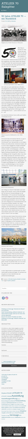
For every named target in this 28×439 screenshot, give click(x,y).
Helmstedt (6, 405)
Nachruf (23, 409)
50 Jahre (9, 280)
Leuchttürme (9, 409)
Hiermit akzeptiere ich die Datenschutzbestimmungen (8, 362)
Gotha (2, 405)
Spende (13, 412)
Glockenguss (21, 404)
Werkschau (12, 417)
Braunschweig (4, 401)
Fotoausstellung (20, 401)
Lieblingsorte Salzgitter (16, 409)
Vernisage (7, 415)
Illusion (13, 405)
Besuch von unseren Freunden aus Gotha (11, 316)
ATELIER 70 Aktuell (6, 396)
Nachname (4, 350)
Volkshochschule (5, 417)
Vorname (3, 345)
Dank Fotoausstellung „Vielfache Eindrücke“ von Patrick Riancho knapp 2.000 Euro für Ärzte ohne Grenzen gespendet (13, 313)
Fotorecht (3, 382)
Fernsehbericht (11, 401)
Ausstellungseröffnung (9, 399)
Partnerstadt (3, 411)
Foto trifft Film (20, 402)
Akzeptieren (17, 434)
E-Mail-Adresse (5, 356)
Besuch (19, 398)
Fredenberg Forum (5, 404)
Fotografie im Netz (6, 381)
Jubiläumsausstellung (20, 407)
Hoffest (10, 405)
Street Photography (19, 412)
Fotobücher (3, 402)
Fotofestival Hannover (11, 402)
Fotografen (4, 379)
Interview (21, 405)
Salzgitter (23, 411)
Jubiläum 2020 (12, 407)
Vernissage (14, 415)
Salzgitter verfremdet (6, 412)
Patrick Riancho (10, 411)
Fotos (2, 384)
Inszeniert (17, 405)
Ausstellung (18, 395)
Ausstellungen (4, 377)
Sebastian (13, 21)
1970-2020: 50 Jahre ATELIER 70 (15, 279)
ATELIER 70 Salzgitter (10, 5)
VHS (20, 415)
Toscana (3, 415)
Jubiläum (13, 280)
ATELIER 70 (4, 376)
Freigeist (12, 404)
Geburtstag (17, 404)
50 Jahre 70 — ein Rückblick (13, 17)
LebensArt (3, 409)
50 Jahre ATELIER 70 (7, 393)
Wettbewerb (18, 417)
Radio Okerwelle (16, 411)
